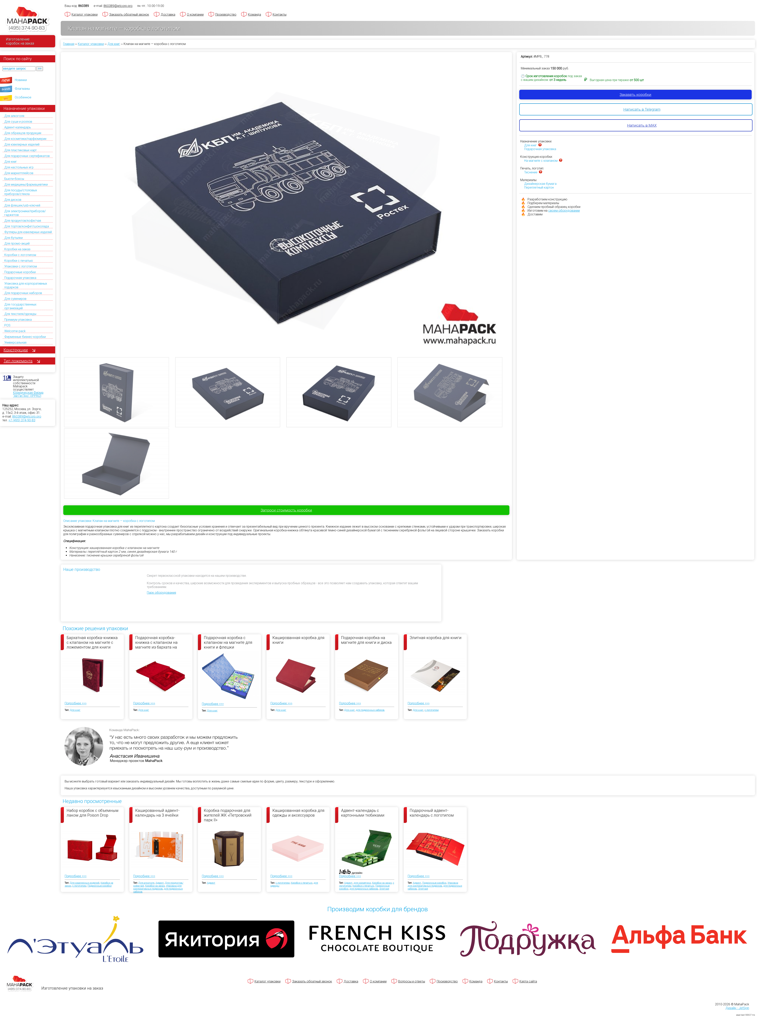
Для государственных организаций (20, 306)
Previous (58, 189)
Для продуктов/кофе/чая (22, 220)
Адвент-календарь (17, 127)
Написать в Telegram (641, 109)
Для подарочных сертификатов (27, 156)
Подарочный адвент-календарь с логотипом (432, 813)
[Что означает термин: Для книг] (540, 145)
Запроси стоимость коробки (286, 510)
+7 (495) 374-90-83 (21, 420)
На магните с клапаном (540, 161)
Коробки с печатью (18, 261)
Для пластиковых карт (20, 150)
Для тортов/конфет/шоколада (26, 226)
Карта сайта (528, 981)
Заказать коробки (635, 94)
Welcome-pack (15, 331)
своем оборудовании (564, 210)
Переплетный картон (539, 187)
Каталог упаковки (85, 14)
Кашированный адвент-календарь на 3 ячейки (157, 813)
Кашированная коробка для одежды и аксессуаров (298, 813)
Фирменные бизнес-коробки (25, 337)
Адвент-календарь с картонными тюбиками (362, 813)
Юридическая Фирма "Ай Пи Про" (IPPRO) (28, 394)
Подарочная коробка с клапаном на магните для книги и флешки (228, 642)
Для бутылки (13, 238)
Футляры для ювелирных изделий (28, 232)
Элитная (384, 888)
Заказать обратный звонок (129, 14)
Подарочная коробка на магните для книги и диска (366, 640)
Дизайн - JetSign (737, 1008)
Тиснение (530, 172)
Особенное (23, 97)
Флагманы (22, 89)
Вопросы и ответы (411, 981)
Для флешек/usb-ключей (22, 205)
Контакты (279, 14)
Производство (225, 14)
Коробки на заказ (17, 249)
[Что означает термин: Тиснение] (540, 172)
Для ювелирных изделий (21, 144)
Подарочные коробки (20, 272)
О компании (195, 14)
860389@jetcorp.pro (26, 416)
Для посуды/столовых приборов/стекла (20, 192)
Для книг (10, 162)
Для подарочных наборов (23, 293)
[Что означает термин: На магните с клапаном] (560, 161)
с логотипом (432, 709)
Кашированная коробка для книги (298, 640)
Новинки (21, 80)
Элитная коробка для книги (435, 637)
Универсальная (15, 342)
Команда (254, 14)
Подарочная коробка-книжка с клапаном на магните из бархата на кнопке (156, 642)
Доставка (168, 14)
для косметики (362, 882)
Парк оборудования (161, 592)
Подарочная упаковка (20, 278)
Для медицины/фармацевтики (26, 184)
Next (514, 189)
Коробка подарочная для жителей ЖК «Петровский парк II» (228, 815)
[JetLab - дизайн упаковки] (346, 895)
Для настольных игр (19, 167)
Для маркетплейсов (18, 173)
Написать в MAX (642, 125)
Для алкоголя (14, 116)
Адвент (160, 882)
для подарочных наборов (370, 709)
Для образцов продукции (22, 133)
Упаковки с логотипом (20, 266)
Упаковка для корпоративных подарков (157, 887)
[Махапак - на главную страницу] (27, 19)
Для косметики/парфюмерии (25, 139)
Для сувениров (15, 299)
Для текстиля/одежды (20, 314)
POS (7, 325)
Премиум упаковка (18, 320)
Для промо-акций (17, 243)
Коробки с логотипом (20, 255)
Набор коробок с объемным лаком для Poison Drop (92, 813)
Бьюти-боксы (14, 179)
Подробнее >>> (76, 703)
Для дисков (12, 200)
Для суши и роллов (18, 121)
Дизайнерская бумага (540, 184)
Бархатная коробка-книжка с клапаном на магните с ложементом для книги (92, 642)
